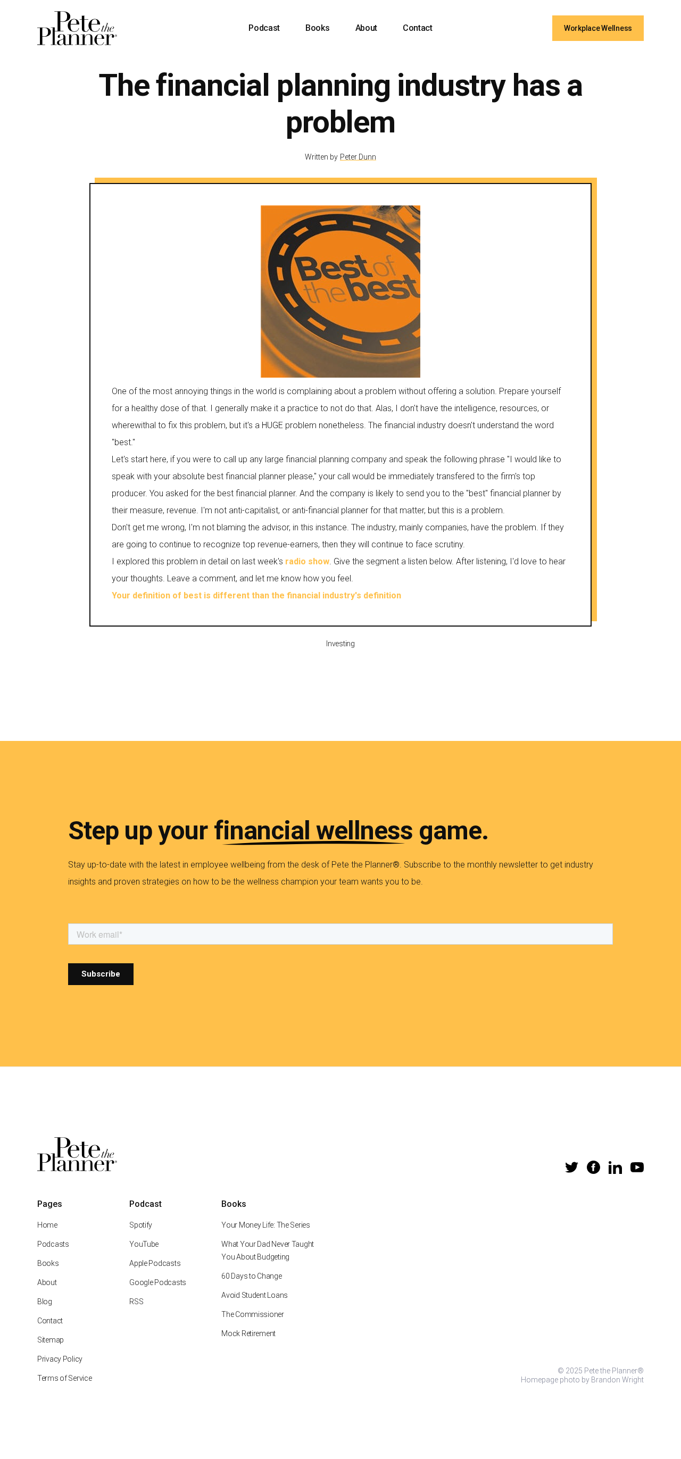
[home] (77, 28)
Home (47, 1225)
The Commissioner (252, 1314)
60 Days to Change (251, 1276)
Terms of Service (64, 1378)
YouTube (144, 1244)
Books (317, 28)
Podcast (264, 28)
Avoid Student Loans (254, 1295)
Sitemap (50, 1340)
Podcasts (53, 1244)
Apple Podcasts (154, 1263)
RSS (136, 1301)
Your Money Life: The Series (265, 1225)
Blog (44, 1301)
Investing (340, 643)
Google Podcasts (157, 1282)
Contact (418, 28)
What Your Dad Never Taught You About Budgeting (267, 1250)
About (366, 28)
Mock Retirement (248, 1333)
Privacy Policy (59, 1359)
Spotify (140, 1225)
